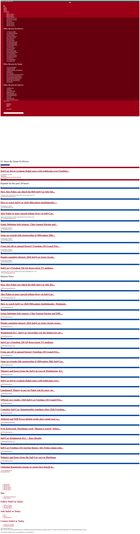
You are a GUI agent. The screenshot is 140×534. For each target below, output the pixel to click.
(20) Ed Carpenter (11, 34)
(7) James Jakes (10, 46)
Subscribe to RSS (8, 507)
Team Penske (10, 81)
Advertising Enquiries (9, 526)
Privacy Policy (7, 498)
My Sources (9, 21)
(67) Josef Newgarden (12, 55)
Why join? (10, 1)
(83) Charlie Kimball (11, 50)
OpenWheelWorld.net (12, 95)
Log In (5, 516)
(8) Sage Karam (10, 49)
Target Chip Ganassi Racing (13, 80)
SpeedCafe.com (10, 98)
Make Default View (5, 165)
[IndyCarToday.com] (70, 2)
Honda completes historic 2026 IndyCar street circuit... (28, 257)
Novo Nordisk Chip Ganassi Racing (15, 74)
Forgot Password (7, 517)
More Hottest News (5, 471)
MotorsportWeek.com (12, 93)
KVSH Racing (10, 73)
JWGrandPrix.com (11, 91)
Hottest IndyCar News (12, 18)
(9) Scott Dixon (10, 39)
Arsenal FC (9, 109)
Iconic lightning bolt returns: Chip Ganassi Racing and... (29, 224)
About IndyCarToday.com (10, 496)
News (7, 13)
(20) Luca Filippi (10, 40)
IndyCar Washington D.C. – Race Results (21, 438)
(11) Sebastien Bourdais (12, 33)
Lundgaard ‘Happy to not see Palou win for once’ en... (27, 390)
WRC (7, 106)
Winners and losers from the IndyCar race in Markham (28, 457)
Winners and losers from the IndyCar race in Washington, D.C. (32, 371)
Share (14, 177)
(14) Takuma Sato (11, 61)
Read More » (4, 175)
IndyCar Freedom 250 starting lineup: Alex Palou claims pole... (32, 447)
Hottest (5, 9)
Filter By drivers (7, 487)
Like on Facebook (8, 506)
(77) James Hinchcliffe (12, 43)
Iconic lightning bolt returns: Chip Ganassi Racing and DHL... (32, 313)
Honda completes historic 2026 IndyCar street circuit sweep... (31, 323)
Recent (5, 10)
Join (6, 1)
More (5, 178)
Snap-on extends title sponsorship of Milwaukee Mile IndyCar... (32, 361)
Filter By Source (7, 489)
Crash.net (9, 89)
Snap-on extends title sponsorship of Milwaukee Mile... (28, 235)
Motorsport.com (10, 92)
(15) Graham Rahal (11, 59)
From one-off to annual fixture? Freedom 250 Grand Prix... (30, 246)
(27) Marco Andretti (11, 31)
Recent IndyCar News (12, 19)
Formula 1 (8, 103)
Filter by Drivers (10, 14)
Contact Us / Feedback (9, 524)
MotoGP (8, 105)
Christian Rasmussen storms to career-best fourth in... (27, 467)
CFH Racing (9, 71)
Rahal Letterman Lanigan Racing (14, 77)
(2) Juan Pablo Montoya (12, 52)
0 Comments (18, 177)
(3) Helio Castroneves (12, 36)
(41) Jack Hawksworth (12, 42)
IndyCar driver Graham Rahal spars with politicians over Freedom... (35, 171)
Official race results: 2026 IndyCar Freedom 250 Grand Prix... (32, 399)
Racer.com (9, 96)
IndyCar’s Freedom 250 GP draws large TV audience (27, 268)
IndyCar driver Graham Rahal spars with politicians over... (30, 380)
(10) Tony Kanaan (11, 47)
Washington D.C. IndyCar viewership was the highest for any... (32, 332)
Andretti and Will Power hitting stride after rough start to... (30, 419)
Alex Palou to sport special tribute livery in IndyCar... (27, 213)
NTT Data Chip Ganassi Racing (14, 76)
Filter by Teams (10, 15)
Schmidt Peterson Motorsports (13, 79)
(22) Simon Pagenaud (12, 56)
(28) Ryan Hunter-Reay (12, 45)
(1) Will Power (10, 58)
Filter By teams (7, 488)
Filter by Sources (10, 16)
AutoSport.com (10, 88)
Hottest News (7, 484)
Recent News (7, 485)
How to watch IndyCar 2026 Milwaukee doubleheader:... (29, 202)
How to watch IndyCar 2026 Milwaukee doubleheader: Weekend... (34, 304)
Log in (2, 1)
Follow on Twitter (8, 505)
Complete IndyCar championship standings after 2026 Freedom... (33, 409)
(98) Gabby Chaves (11, 37)
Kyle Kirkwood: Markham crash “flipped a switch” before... (31, 428)
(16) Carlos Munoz (11, 53)
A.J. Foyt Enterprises (11, 67)
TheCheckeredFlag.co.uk (12, 99)
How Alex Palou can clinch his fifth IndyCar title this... (28, 191)
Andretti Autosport (11, 68)
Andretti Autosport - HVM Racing (14, 70)
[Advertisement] (70, 127)
